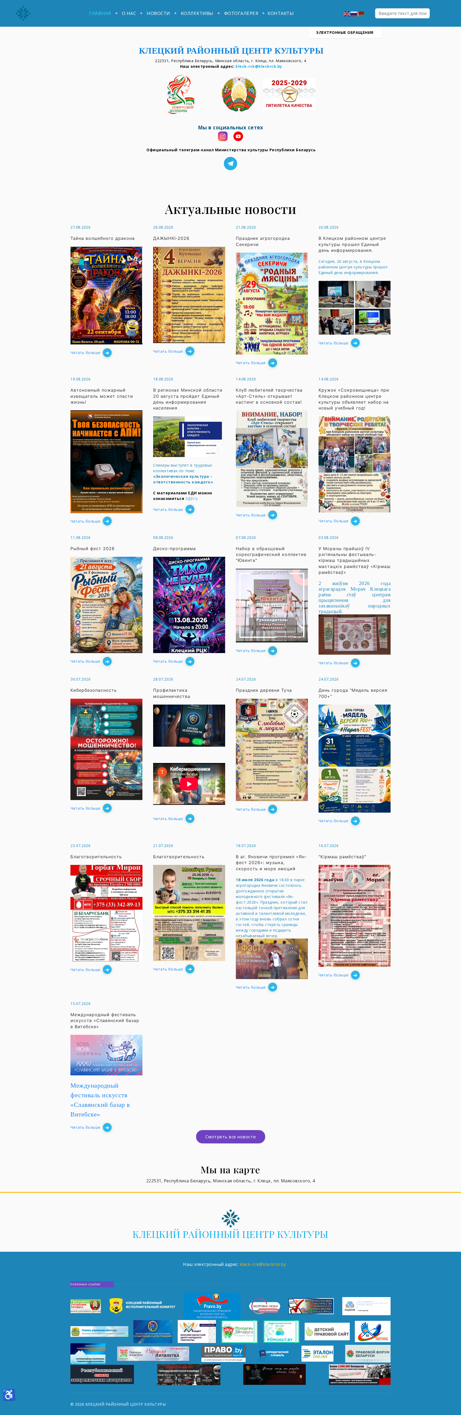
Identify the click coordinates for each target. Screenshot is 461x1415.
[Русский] (354, 13)
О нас (129, 13)
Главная (100, 13)
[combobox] (402, 13)
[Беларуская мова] (360, 13)
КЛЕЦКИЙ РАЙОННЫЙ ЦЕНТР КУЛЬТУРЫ (230, 1233)
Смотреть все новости (230, 1137)
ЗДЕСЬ (191, 498)
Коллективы (197, 13)
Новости (158, 13)
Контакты (281, 13)
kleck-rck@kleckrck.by (259, 66)
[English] (347, 13)
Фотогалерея (241, 13)
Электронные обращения (345, 32)
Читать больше (85, 352)
